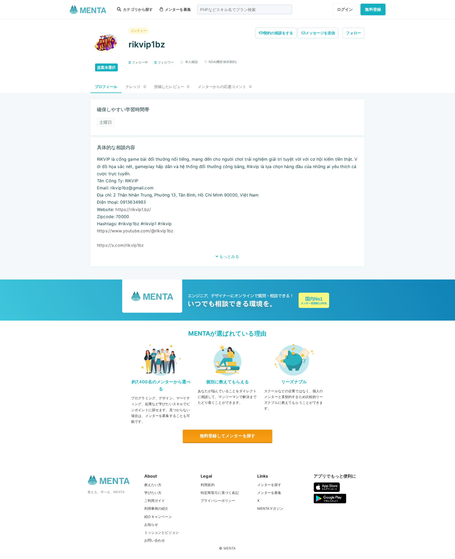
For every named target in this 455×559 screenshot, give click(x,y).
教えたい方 (153, 485)
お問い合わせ (154, 540)
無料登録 (373, 9)
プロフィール (106, 86)
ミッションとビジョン (161, 532)
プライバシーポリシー (218, 500)
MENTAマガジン (270, 508)
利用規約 (208, 485)
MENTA (230, 548)
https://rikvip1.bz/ (133, 209)
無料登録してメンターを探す (227, 435)
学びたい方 (153, 493)
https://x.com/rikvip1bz (120, 245)
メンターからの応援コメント (224, 86)
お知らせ (151, 524)
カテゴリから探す (137, 9)
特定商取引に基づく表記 (220, 493)
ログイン (345, 9)
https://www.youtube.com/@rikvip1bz (135, 230)
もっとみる (228, 256)
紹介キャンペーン (158, 516)
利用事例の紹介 (156, 508)
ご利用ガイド (154, 500)
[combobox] (244, 9)
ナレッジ (136, 86)
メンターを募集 (177, 9)
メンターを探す (269, 485)
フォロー (353, 33)
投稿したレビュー (172, 86)
